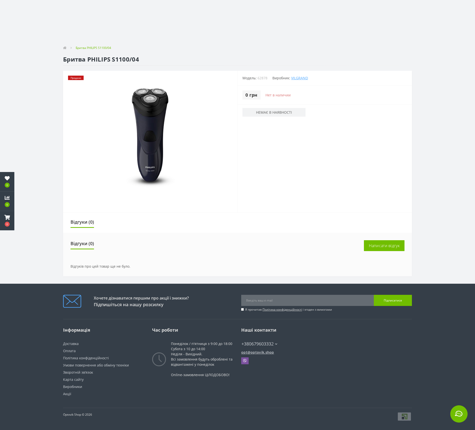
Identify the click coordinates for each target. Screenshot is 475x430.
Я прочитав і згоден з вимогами (288, 309)
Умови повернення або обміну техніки (96, 365)
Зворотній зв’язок (78, 372)
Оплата (69, 350)
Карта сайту (73, 379)
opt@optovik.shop (257, 352)
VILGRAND (299, 78)
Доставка (71, 343)
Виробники (72, 386)
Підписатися (393, 300)
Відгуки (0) (82, 222)
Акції (67, 393)
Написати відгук (384, 245)
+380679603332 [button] (257, 344)
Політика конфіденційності (282, 309)
